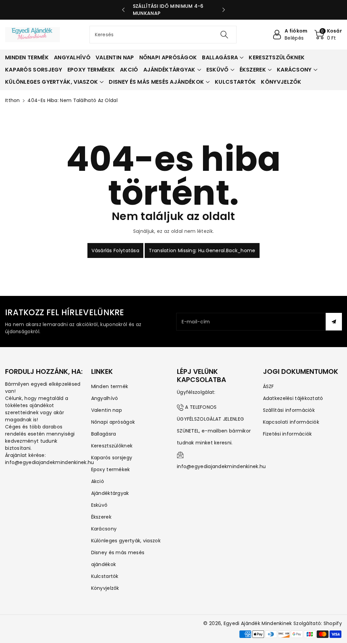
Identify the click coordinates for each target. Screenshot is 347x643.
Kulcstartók (105, 576)
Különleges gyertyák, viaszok (126, 540)
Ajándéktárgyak (110, 493)
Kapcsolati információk (291, 422)
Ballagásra (103, 433)
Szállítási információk (289, 410)
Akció (97, 481)
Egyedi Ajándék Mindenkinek (258, 623)
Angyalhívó (104, 398)
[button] (328, 34)
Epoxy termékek (110, 469)
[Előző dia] (123, 9)
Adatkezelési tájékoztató (293, 398)
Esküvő (99, 505)
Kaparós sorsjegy (111, 457)
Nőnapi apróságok (113, 422)
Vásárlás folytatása (115, 250)
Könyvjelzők (105, 588)
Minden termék (109, 386)
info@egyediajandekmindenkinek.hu (221, 466)
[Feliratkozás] (334, 321)
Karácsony (104, 528)
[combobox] (163, 34)
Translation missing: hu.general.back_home (202, 250)
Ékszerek (101, 517)
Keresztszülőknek (112, 445)
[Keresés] (224, 34)
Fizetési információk (287, 433)
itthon (12, 100)
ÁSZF (268, 386)
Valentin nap (106, 410)
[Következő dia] (224, 9)
